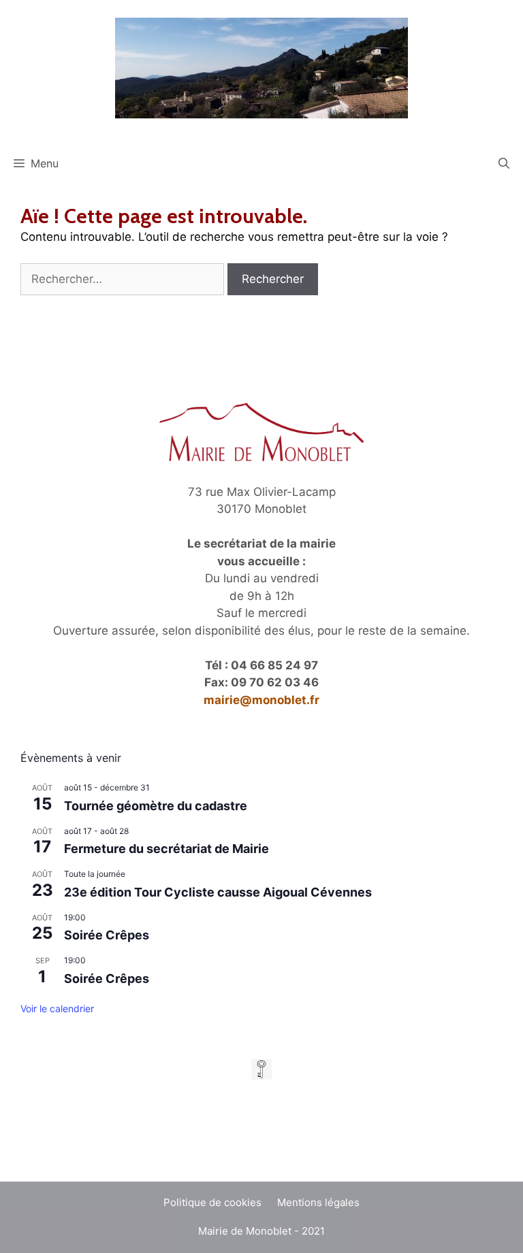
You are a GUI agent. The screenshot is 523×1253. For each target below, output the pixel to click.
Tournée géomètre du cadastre (155, 806)
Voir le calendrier (57, 1008)
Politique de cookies (212, 1202)
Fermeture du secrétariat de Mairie (166, 848)
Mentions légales (318, 1202)
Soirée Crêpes (106, 935)
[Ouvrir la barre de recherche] (504, 163)
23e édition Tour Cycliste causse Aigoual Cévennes (218, 892)
